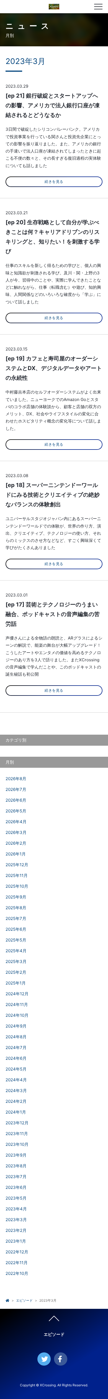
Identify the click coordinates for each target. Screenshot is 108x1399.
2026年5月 (16, 811)
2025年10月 (17, 886)
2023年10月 (17, 1144)
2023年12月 (17, 1122)
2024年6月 (16, 1058)
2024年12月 (17, 993)
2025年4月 (16, 950)
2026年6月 (16, 800)
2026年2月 (16, 843)
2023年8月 (16, 1165)
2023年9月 (16, 1155)
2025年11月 (17, 875)
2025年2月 (16, 972)
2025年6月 (16, 929)
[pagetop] (54, 1320)
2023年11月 (17, 1133)
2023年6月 (16, 1187)
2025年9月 (16, 897)
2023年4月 (16, 1208)
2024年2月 (16, 1101)
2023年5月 (16, 1198)
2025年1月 (16, 983)
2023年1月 (16, 1241)
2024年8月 (16, 1036)
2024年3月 (16, 1090)
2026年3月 (16, 832)
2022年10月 (17, 1273)
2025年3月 (16, 961)
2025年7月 (16, 918)
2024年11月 (17, 1004)
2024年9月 (16, 1026)
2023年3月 (16, 1219)
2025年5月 (16, 940)
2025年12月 (17, 864)
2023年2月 (16, 1230)
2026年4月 (16, 821)
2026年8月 (16, 778)
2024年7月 (16, 1047)
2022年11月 (17, 1262)
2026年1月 (16, 854)
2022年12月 (17, 1251)
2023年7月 (16, 1176)
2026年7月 (16, 789)
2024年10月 (17, 1015)
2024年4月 (16, 1079)
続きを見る (54, 182)
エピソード (24, 1300)
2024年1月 (16, 1112)
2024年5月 (16, 1069)
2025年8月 (16, 907)
